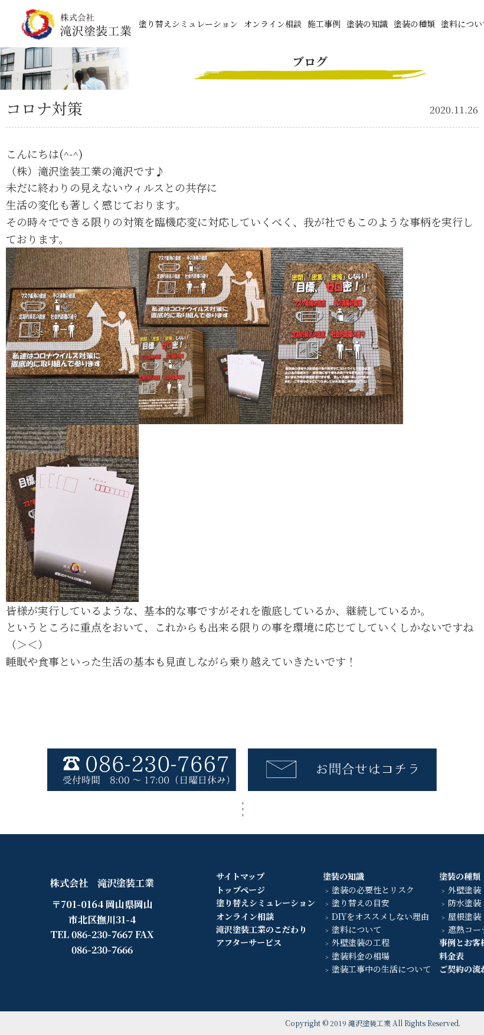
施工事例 (324, 24)
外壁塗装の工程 (361, 942)
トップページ (240, 890)
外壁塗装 (464, 890)
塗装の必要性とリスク (373, 890)
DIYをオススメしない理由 (380, 916)
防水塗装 (464, 903)
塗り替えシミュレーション (188, 24)
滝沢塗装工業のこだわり (261, 929)
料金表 (451, 956)
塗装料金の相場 (361, 956)
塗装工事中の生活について (381, 969)
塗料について (356, 929)
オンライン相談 (273, 24)
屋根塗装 (464, 916)
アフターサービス (249, 942)
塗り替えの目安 (361, 903)
